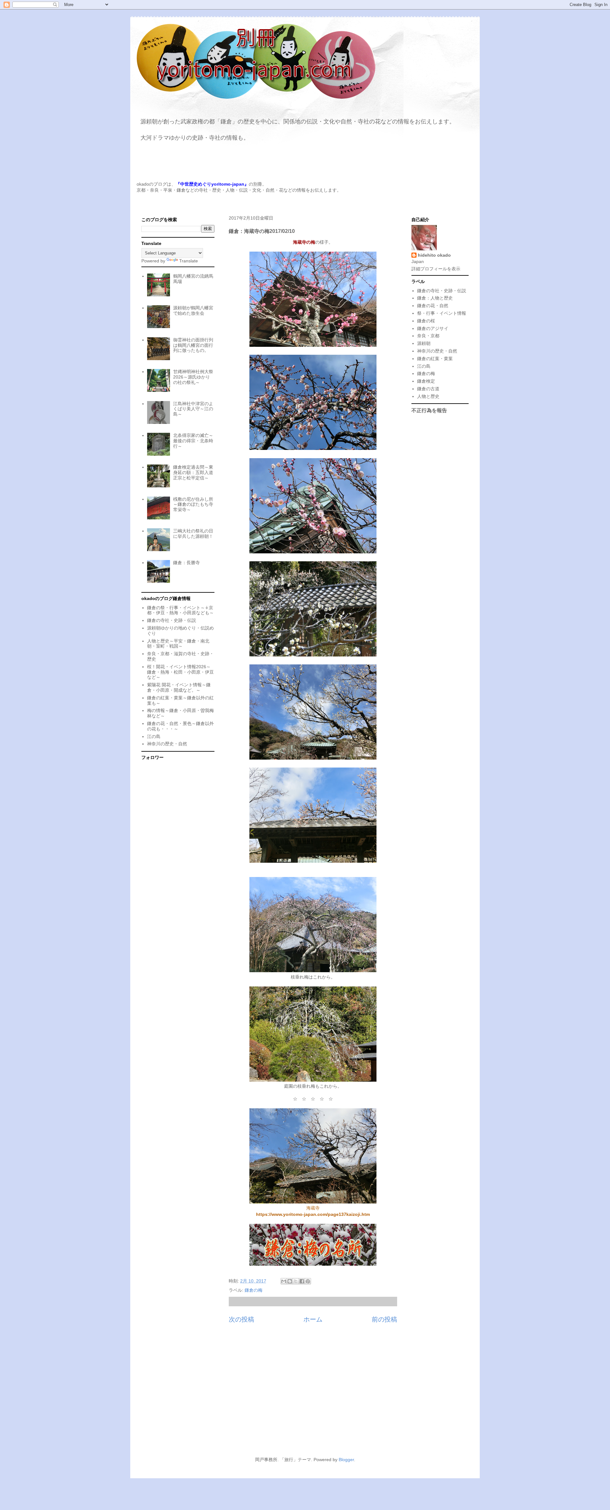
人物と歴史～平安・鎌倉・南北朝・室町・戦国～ (178, 643)
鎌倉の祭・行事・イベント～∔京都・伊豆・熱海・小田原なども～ (180, 610)
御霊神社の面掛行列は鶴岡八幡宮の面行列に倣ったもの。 (193, 345)
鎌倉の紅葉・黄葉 (435, 358)
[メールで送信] (284, 1281)
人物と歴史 (428, 396)
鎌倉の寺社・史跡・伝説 (171, 620)
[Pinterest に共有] (308, 1281)
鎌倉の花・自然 (432, 305)
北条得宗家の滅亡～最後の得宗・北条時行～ (193, 441)
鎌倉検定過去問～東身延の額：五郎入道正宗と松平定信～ (193, 472)
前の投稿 (384, 1319)
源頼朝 (423, 343)
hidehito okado (434, 255)
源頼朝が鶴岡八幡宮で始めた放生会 (193, 310)
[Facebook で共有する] (302, 1281)
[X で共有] (296, 1281)
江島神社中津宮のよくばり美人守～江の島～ (193, 409)
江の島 (153, 736)
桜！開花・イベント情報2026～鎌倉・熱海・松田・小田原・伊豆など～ (180, 672)
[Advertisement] (305, 1393)
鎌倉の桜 (426, 320)
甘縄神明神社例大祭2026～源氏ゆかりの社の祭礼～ (193, 377)
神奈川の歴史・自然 (167, 743)
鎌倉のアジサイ (432, 328)
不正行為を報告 (429, 410)
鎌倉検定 (426, 381)
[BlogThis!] (290, 1281)
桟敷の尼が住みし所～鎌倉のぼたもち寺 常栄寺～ (193, 504)
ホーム (312, 1319)
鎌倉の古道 (428, 388)
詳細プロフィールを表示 (435, 268)
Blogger (346, 1459)
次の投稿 (241, 1319)
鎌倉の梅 (253, 1290)
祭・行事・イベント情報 (441, 313)
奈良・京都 (428, 335)
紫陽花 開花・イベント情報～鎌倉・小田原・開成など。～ (179, 687)
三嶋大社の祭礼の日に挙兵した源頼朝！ (193, 533)
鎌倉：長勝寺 (186, 562)
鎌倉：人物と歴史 (435, 297)
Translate (188, 260)
